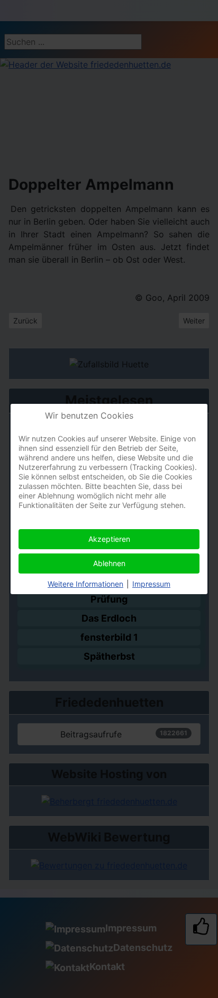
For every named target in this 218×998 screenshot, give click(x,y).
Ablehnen (109, 563)
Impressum (151, 583)
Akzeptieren (109, 538)
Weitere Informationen (85, 583)
